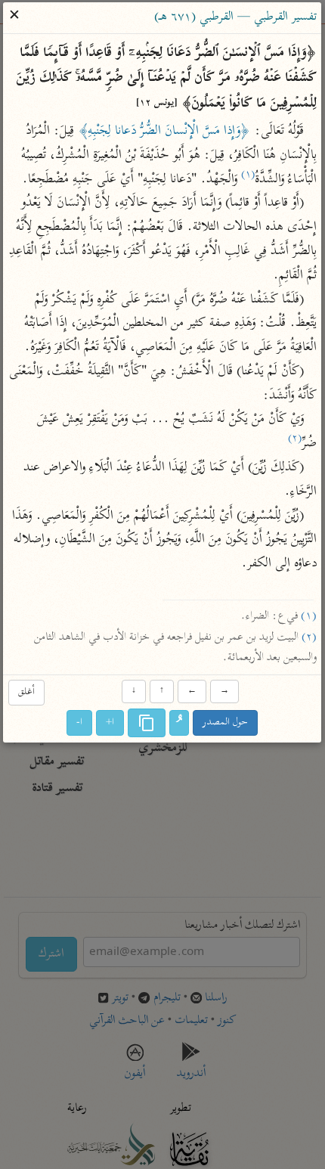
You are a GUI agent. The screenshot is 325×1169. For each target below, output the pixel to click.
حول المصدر (226, 722)
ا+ (111, 722)
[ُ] (180, 723)
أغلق (26, 693)
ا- (80, 722)
